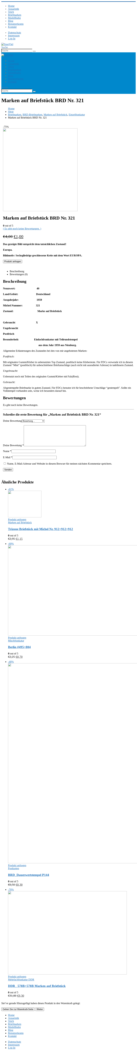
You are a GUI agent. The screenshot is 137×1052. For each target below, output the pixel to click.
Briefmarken (14, 15)
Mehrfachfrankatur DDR (21, 979)
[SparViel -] (7, 44)
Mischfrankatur (16, 640)
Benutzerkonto (16, 24)
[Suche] (34, 51)
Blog (10, 21)
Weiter (40, 1009)
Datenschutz (14, 32)
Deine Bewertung (12, 420)
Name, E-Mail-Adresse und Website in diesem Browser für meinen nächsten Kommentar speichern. (59, 463)
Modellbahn (14, 18)
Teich (11, 12)
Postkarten (13, 868)
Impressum (14, 35)
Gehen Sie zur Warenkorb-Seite (18, 1009)
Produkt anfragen (12, 261)
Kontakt (12, 27)
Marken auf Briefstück (20, 522)
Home (11, 6)
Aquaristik (13, 9)
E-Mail (7, 457)
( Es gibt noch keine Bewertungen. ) (22, 228)
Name (7, 451)
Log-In (11, 38)
